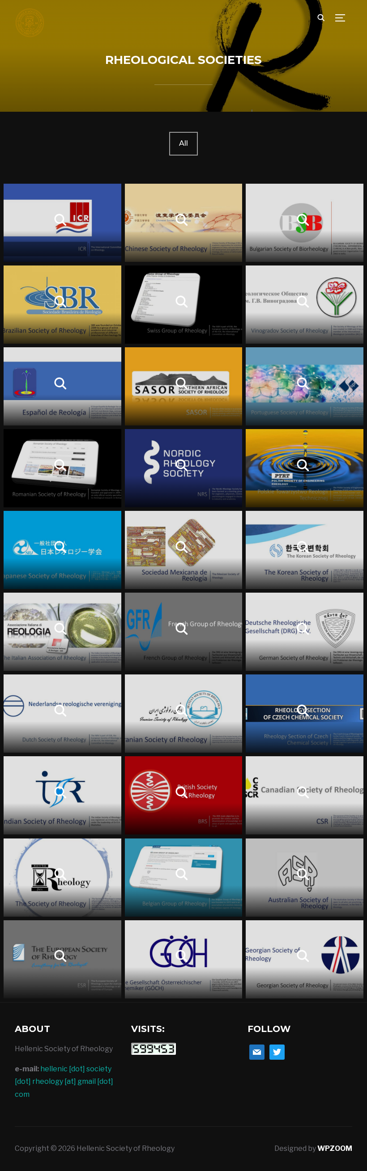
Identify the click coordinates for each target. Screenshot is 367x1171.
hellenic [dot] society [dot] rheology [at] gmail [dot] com (64, 1082)
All (183, 143)
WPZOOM (334, 1148)
